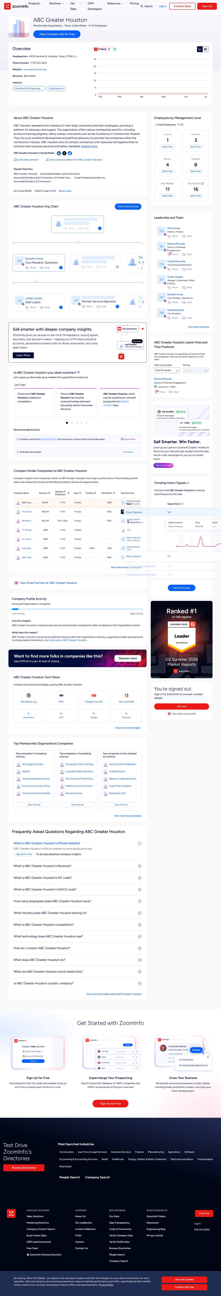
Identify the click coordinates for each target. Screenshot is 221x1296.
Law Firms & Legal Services (92, 1152)
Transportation (205, 1159)
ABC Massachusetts (27, 557)
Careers (79, 1241)
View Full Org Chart (128, 206)
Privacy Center (155, 1235)
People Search (69, 1177)
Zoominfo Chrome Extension (45, 1254)
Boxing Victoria (74, 793)
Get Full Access (163, 465)
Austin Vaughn (175, 276)
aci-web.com (27, 539)
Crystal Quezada (176, 261)
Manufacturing (156, 1152)
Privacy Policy (106, 1284)
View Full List (34, 804)
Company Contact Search (41, 1229)
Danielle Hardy (34, 258)
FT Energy (26, 530)
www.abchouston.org (35, 69)
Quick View (167, 146)
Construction (66, 1152)
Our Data (114, 1216)
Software (189, 1152)
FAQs (78, 1235)
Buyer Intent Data (36, 1235)
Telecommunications (181, 1159)
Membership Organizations (29, 88)
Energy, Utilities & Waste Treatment (147, 1159)
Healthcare (118, 1159)
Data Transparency (119, 1222)
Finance (139, 1152)
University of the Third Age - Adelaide (80, 764)
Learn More (23, 355)
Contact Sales (182, 6)
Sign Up (207, 6)
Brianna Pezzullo (176, 243)
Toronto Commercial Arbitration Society (36, 793)
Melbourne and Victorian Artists (80, 786)
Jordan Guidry (33, 298)
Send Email (130, 439)
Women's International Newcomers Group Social (123, 778)
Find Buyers (128, 452)
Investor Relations (85, 1229)
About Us (80, 1216)
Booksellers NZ (117, 793)
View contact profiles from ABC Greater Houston (75, 159)
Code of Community (120, 1229)
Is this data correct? (28, 159)
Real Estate (65, 1166)
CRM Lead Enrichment (39, 1241)
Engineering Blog (156, 1229)
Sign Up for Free (110, 1103)
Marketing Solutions (38, 1222)
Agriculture (174, 1152)
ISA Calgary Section (33, 764)
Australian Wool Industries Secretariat (80, 771)
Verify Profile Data (119, 1241)
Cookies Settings (184, 1287)
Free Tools (32, 1248)
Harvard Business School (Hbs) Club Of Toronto (36, 778)
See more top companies (127, 815)
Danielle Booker (175, 310)
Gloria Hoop (173, 228)
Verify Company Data (121, 1235)
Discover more (128, 658)
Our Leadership (83, 1222)
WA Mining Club (27, 521)
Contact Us (81, 1248)
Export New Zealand (120, 786)
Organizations (56, 88)
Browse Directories (24, 1167)
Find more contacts (198, 326)
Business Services (121, 1152)
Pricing (134, 3)
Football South (117, 771)
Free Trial (204, 1213)
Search (148, 6)
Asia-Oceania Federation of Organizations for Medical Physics (123, 764)
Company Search (97, 1177)
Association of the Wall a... (27, 548)
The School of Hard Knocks (80, 778)
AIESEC (26, 771)
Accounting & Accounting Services (78, 1159)
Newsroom (153, 1222)
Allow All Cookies (184, 1279)
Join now (181, 706)
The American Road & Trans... (27, 511)
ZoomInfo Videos (156, 1216)
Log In (162, 6)
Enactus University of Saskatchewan (36, 786)
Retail (105, 1159)
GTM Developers (95, 6)
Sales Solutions (35, 1216)
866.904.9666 (202, 1229)
